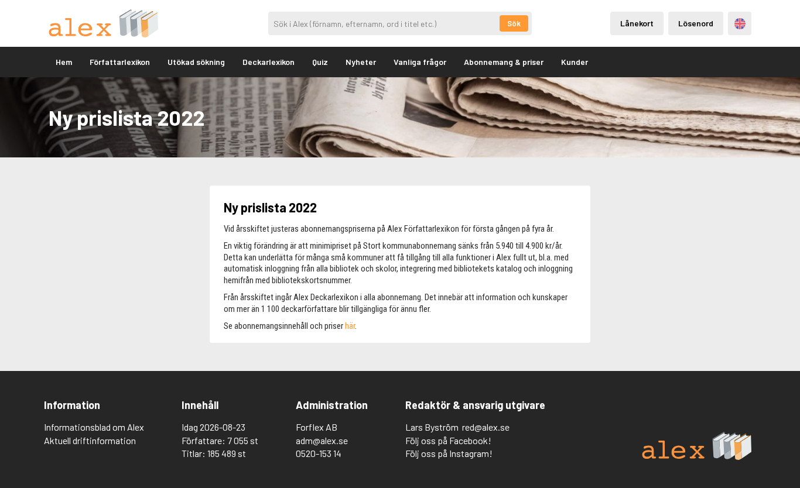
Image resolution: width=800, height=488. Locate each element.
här (350, 326)
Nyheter (361, 62)
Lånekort (637, 23)
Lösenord (695, 23)
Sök (514, 23)
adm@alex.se (322, 440)
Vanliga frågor (420, 62)
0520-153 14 (318, 453)
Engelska (740, 23)
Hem (64, 62)
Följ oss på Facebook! (448, 440)
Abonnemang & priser (503, 62)
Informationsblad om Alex (94, 426)
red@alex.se (486, 426)
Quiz (320, 62)
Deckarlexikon (268, 62)
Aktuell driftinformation (90, 440)
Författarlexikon (120, 62)
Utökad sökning (196, 62)
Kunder (574, 62)
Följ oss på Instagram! (449, 453)
